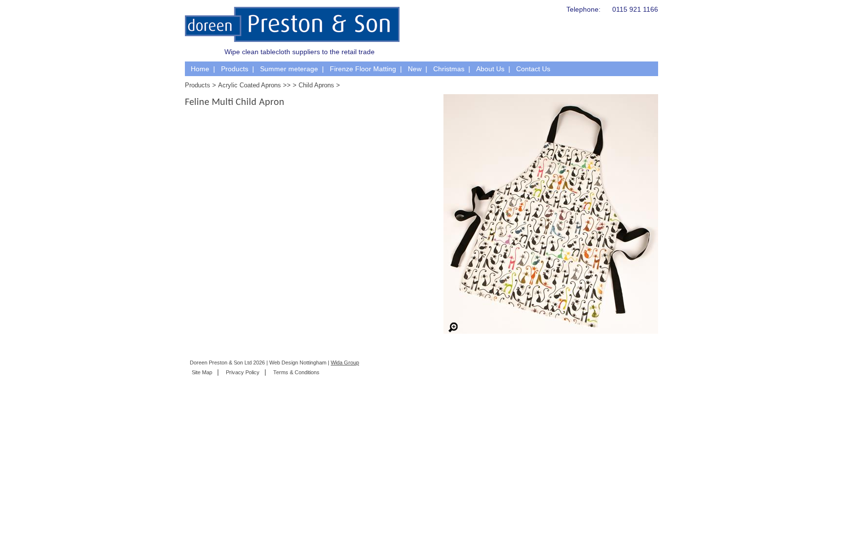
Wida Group (345, 362)
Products (234, 69)
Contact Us (533, 69)
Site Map (202, 372)
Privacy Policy (243, 372)
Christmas (448, 69)
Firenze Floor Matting (363, 69)
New (415, 69)
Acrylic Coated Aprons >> (254, 85)
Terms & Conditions (296, 372)
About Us (490, 69)
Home (200, 69)
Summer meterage (289, 69)
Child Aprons (316, 85)
